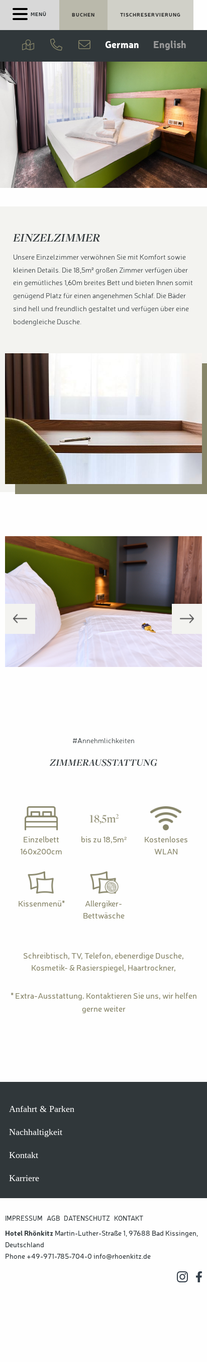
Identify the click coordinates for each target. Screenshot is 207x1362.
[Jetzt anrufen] (56, 46)
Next (187, 619)
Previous (20, 619)
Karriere (24, 1178)
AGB (53, 1219)
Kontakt (23, 1155)
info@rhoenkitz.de (122, 1256)
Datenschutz (87, 1219)
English (169, 46)
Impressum (24, 1219)
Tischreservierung (150, 15)
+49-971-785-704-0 (59, 1256)
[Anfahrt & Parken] (28, 46)
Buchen (83, 15)
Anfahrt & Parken (41, 1109)
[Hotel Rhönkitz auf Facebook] (199, 1276)
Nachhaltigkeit (35, 1132)
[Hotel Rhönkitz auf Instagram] (182, 1276)
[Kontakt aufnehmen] (84, 46)
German (122, 46)
